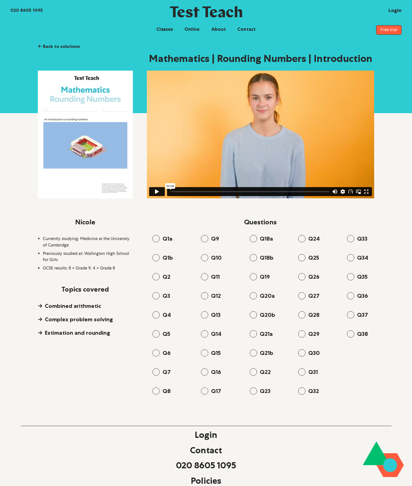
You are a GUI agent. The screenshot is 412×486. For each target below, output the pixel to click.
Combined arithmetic (73, 306)
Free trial (389, 29)
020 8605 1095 (206, 465)
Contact (246, 29)
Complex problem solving (79, 319)
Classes (164, 29)
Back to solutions (59, 46)
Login (206, 434)
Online (192, 29)
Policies (206, 480)
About (218, 29)
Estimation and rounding (77, 332)
